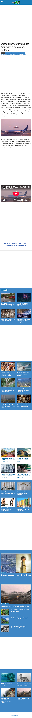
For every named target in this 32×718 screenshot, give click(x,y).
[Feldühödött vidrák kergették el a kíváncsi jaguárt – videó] (24, 468)
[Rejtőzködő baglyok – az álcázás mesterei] (8, 313)
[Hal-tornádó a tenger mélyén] (8, 678)
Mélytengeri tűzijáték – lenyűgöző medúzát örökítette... (23, 305)
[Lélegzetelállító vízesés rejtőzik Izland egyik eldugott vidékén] (8, 468)
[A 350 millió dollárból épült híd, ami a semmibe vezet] (8, 399)
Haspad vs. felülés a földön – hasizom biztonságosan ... (6, 509)
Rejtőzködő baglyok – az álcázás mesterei (8, 320)
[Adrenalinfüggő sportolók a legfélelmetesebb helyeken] (8, 692)
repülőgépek (4, 54)
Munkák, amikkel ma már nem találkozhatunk (24, 684)
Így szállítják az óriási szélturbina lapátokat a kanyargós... (23, 390)
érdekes (23, 52)
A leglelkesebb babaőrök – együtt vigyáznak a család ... (7, 374)
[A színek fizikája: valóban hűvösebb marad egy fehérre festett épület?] (24, 502)
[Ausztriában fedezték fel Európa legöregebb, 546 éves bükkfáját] (8, 383)
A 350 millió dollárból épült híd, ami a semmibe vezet (8, 406)
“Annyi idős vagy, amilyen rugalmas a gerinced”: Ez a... (8, 493)
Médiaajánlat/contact (16, 715)
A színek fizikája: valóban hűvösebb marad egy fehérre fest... (24, 509)
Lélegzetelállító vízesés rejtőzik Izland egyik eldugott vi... (8, 476)
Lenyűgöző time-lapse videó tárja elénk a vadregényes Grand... (23, 321)
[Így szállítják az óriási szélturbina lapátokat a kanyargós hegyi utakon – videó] (24, 383)
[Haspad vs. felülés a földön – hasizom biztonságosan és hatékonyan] (8, 502)
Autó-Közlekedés (5, 603)
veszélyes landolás (21, 54)
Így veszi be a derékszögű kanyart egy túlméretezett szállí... (8, 305)
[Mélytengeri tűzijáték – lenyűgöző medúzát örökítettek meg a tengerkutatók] (24, 297)
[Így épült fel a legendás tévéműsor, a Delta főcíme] (5, 628)
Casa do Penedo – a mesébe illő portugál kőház (23, 460)
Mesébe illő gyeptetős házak (19, 618)
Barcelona (8, 52)
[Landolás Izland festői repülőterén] (16, 594)
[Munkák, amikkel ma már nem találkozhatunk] (24, 678)
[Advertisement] (16, 22)
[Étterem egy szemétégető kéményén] (16, 563)
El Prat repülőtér (16, 52)
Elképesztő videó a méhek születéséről (22, 405)
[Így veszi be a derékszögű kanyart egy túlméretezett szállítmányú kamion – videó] (8, 297)
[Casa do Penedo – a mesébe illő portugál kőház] (24, 452)
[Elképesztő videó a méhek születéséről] (24, 399)
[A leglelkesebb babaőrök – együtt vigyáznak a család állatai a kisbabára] (8, 367)
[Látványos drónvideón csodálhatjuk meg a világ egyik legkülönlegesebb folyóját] (8, 452)
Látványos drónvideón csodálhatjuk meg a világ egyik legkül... (8, 460)
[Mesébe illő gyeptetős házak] (5, 620)
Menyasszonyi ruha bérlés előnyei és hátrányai (22, 493)
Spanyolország (12, 54)
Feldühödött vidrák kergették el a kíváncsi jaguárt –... (23, 476)
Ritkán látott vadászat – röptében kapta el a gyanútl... (23, 374)
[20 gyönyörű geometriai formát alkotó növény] (5, 612)
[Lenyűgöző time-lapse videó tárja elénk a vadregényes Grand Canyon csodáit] (24, 313)
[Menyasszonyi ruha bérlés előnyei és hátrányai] (24, 486)
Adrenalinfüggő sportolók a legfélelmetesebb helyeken (6, 700)
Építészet (3, 572)
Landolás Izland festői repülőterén (15, 606)
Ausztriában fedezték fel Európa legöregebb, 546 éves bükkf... (7, 390)
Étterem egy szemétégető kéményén (16, 575)
